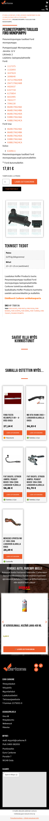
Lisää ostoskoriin (24, 181)
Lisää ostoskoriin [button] (13, 433)
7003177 (11, 100)
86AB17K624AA (14, 106)
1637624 (11, 73)
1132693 (11, 69)
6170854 (11, 93)
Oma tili (5, 716)
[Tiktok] (41, 666)
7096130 (11, 103)
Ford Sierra (25, 311)
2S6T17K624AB (14, 83)
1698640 (11, 76)
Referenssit (7, 723)
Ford (18, 15)
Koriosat (12, 15)
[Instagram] (36, 670)
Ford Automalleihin (13, 162)
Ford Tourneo (35, 311)
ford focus (30, 308)
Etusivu (5, 15)
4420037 (11, 86)
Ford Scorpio (15, 311)
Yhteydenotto (8, 720)
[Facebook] (36, 666)
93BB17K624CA (14, 120)
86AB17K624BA (14, 110)
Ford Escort (13, 308)
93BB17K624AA (14, 117)
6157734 (11, 90)
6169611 (11, 150)
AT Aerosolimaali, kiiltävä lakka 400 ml (22, 625)
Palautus (6, 727)
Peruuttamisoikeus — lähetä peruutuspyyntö (24, 818)
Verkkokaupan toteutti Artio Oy (24, 814)
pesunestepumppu (17, 313)
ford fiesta (22, 308)
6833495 (11, 96)
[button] (46, 6)
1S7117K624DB (14, 79)
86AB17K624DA (14, 113)
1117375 (11, 66)
